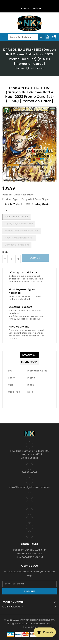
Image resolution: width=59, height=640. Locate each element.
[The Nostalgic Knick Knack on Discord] (38, 3)
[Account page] (48, 37)
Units (5, 252)
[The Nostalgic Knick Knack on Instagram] (26, 3)
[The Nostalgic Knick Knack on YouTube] (32, 3)
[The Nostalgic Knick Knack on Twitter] (20, 3)
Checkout (23, 8)
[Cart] (54, 37)
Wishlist (37, 8)
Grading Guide (41, 204)
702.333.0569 (29, 472)
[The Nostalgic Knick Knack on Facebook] (14, 3)
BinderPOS (29, 627)
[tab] (29, 355)
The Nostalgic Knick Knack (29, 68)
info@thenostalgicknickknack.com (29, 487)
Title (5, 210)
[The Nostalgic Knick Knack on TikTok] (44, 3)
